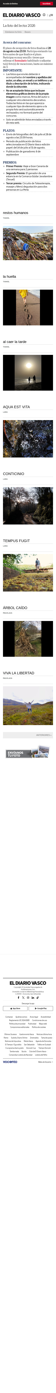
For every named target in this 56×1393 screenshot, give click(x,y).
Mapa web (43, 1024)
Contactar (9, 1017)
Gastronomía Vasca (26, 1034)
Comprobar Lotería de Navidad (20, 1055)
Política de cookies (39, 1027)
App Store (16, 1008)
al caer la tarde (14, 342)
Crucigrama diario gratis (14, 1048)
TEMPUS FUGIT (16, 541)
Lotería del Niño (41, 1055)
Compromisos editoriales (19, 1027)
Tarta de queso (46, 1038)
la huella (9, 276)
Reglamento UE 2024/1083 (19, 1020)
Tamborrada (14, 1051)
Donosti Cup (31, 1048)
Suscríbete (46, 4)
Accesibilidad (46, 1017)
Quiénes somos (21, 1017)
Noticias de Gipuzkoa (13, 1041)
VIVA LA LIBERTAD (18, 673)
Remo (6, 1038)
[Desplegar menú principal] (51, 15)
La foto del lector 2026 (19, 25)
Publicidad (32, 1024)
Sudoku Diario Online (19, 1038)
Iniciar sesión (44, 15)
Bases (28, 31)
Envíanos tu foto (13, 31)
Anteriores (43, 735)
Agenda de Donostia (43, 1041)
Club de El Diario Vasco (37, 1051)
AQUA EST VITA (16, 407)
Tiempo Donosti (45, 1048)
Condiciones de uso (39, 1020)
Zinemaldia (34, 1038)
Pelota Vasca (28, 1041)
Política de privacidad (17, 1024)
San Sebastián (29, 1044)
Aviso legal (34, 1017)
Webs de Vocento (44, 1062)
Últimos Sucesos (10, 1034)
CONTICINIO (13, 474)
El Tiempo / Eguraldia (13, 1044)
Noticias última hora (44, 1034)
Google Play (42, 1008)
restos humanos (15, 213)
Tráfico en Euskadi (44, 1044)
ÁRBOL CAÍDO (15, 608)
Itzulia (24, 1051)
